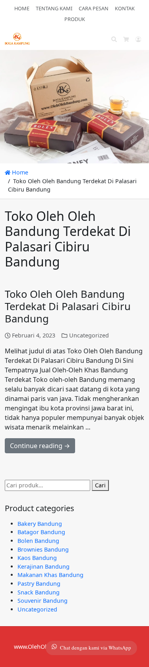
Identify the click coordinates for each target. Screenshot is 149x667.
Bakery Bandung (39, 523)
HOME (21, 8)
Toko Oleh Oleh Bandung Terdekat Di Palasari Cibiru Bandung (68, 306)
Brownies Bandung (43, 549)
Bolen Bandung (38, 540)
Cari (100, 485)
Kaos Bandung (37, 558)
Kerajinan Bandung (43, 566)
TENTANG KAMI (54, 8)
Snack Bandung (38, 592)
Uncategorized (89, 335)
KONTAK (125, 8)
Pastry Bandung (38, 583)
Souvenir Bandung (42, 600)
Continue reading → (40, 445)
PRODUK (74, 19)
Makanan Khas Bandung (50, 575)
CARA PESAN (93, 8)
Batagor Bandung (41, 532)
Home (19, 172)
